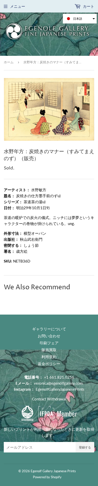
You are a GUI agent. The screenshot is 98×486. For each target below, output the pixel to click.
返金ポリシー (49, 363)
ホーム (9, 62)
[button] (80, 19)
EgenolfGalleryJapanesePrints (60, 389)
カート (88, 6)
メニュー (17, 6)
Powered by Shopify (47, 477)
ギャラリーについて (49, 329)
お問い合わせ (49, 336)
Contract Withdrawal (49, 399)
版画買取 (49, 349)
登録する (85, 447)
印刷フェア (49, 343)
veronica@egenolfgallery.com (58, 383)
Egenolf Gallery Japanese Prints (53, 471)
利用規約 (49, 356)
